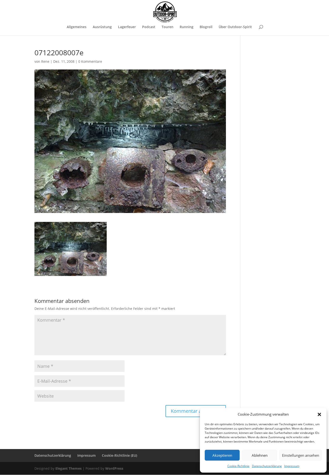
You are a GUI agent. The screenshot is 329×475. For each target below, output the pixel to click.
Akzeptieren (222, 455)
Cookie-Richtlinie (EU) (119, 455)
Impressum (291, 466)
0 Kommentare (90, 61)
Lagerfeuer (127, 27)
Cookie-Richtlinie (238, 466)
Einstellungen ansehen (300, 455)
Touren (167, 27)
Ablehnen (260, 455)
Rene (45, 61)
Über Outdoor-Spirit (235, 27)
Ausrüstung (102, 27)
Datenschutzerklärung (267, 466)
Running (186, 27)
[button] (319, 414)
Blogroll (206, 27)
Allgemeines (76, 27)
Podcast (148, 27)
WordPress (114, 468)
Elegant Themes (68, 468)
